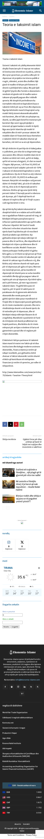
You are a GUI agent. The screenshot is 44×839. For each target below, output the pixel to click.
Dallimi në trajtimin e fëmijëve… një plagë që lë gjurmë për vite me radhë (28, 472)
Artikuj (5, 476)
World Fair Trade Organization (15, 712)
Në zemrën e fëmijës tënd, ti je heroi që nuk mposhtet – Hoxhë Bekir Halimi (28, 485)
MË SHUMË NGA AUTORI (12, 463)
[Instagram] (18, 686)
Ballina (4, 16)
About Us (18, 824)
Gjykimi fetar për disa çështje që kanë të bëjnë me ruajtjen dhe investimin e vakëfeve (32, 443)
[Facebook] (4, 424)
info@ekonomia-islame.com (28, 680)
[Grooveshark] (11, 686)
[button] (4, 10)
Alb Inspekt (7, 748)
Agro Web (6, 738)
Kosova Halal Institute (11, 743)
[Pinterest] (16, 424)
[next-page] (7, 507)
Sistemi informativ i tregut (13, 728)
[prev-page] (4, 507)
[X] (10, 424)
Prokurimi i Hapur (9, 733)
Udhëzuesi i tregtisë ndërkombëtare (17, 718)
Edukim (11, 16)
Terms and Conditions (15, 835)
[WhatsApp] (21, 424)
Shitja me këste (9, 439)
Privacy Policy (31, 835)
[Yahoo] (22, 693)
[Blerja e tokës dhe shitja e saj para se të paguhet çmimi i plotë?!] (8, 499)
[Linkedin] (24, 686)
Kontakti (26, 824)
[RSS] (31, 686)
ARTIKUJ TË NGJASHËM (11, 457)
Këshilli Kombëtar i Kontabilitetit (16, 761)
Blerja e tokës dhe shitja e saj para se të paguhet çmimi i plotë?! (28, 499)
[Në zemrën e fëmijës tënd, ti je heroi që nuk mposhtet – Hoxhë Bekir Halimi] (8, 484)
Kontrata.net (8, 723)
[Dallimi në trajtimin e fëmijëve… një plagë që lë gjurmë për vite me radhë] (8, 472)
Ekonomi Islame (14, 20)
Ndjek (9, 541)
